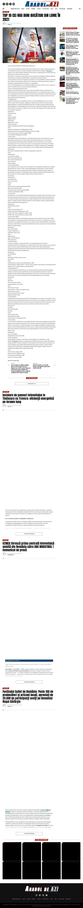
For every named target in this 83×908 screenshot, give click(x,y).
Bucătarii (49, 70)
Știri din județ (62, 8)
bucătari (16, 341)
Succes (9, 406)
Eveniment (33, 8)
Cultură (27, 8)
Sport (56, 8)
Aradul (9, 24)
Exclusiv (39, 8)
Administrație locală (15, 8)
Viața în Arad (69, 8)
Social (52, 8)
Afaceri (22, 8)
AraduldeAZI (10, 554)
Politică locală (45, 8)
